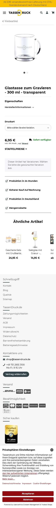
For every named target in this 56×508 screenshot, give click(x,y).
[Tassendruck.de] (19, 13)
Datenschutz (9, 336)
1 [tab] (24, 73)
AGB (5, 322)
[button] (41, 13)
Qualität (7, 294)
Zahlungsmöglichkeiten (15, 313)
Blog (5, 290)
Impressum (9, 327)
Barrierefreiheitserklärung (16, 340)
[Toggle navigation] (4, 13)
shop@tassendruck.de (18, 359)
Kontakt (7, 285)
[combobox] (28, 127)
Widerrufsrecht (11, 331)
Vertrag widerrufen (16, 374)
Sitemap (7, 299)
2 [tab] (27, 73)
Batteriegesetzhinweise (15, 345)
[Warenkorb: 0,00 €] (53, 13)
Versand (25, 143)
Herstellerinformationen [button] (16, 107)
